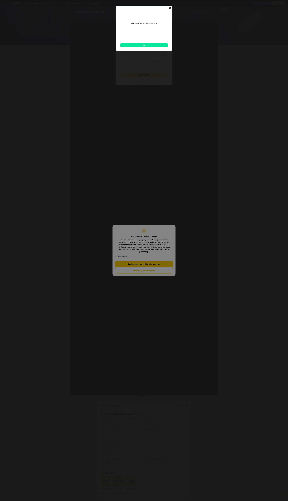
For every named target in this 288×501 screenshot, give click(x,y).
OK (144, 45)
